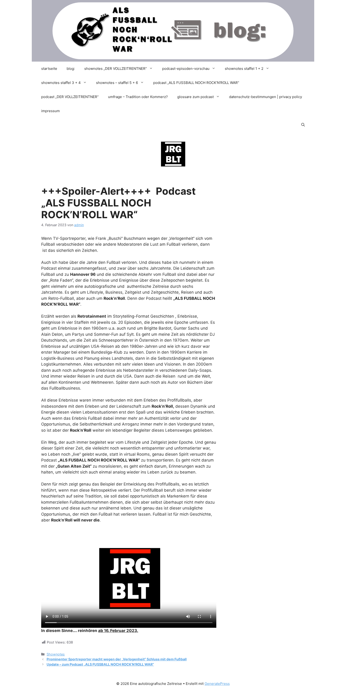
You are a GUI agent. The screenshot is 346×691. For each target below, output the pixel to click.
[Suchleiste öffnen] (303, 125)
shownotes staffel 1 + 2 (244, 68)
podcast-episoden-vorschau (185, 68)
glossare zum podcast (195, 97)
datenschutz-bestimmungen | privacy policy (265, 97)
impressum (50, 111)
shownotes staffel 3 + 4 (61, 82)
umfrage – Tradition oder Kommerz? (138, 97)
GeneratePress (217, 683)
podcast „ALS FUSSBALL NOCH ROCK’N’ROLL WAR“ (196, 82)
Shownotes (56, 654)
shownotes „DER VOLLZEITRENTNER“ (115, 68)
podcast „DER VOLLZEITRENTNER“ (70, 97)
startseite (49, 68)
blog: (71, 68)
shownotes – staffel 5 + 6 (117, 82)
